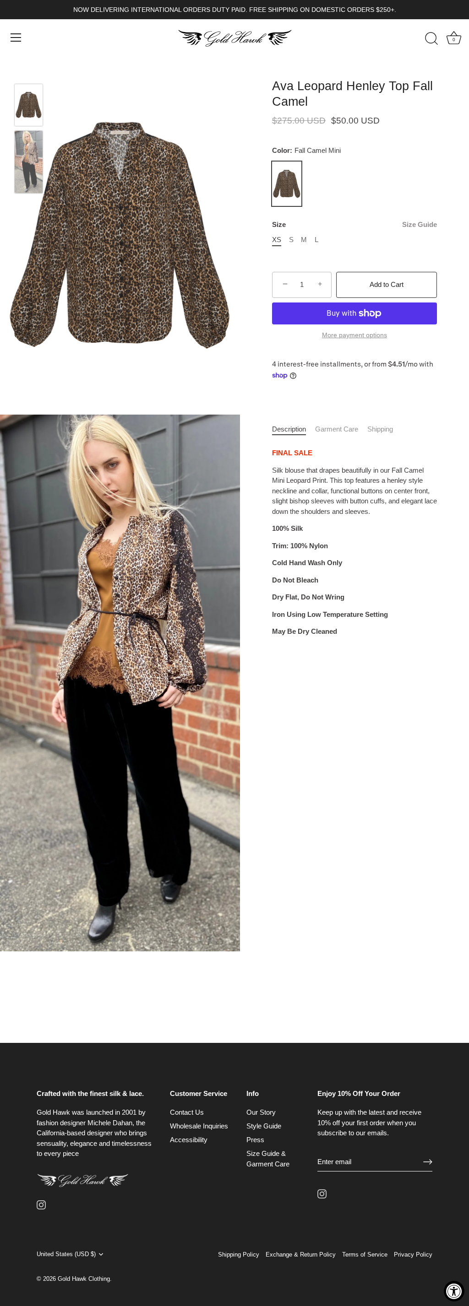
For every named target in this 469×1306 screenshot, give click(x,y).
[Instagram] (41, 1204)
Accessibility (188, 1140)
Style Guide (263, 1126)
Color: (306, 150)
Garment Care (336, 429)
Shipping (380, 429)
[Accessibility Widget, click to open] (454, 1291)
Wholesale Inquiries (199, 1126)
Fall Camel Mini (286, 184)
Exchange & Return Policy (301, 1254)
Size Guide (419, 224)
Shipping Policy (238, 1254)
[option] (29, 106)
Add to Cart (387, 284)
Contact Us (187, 1112)
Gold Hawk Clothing (84, 1278)
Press (255, 1140)
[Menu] (16, 37)
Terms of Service (364, 1254)
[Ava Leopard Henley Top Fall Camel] (28, 105)
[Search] (431, 39)
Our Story (261, 1112)
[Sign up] (427, 1161)
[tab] (293, 429)
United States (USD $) (66, 1254)
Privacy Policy (413, 1254)
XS (276, 239)
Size (354, 224)
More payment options (354, 335)
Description (289, 429)
